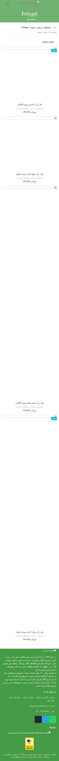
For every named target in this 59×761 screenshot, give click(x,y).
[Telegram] (45, 719)
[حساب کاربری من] (3, 4)
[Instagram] (38, 719)
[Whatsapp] (52, 719)
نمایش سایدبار (48, 42)
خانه (55, 27)
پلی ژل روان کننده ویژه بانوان (29, 632)
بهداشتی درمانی (36, 108)
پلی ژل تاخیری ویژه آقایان (29, 104)
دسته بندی (31, 19)
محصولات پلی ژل (22, 108)
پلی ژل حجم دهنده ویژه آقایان (29, 403)
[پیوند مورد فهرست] (29, 706)
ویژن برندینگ (26, 754)
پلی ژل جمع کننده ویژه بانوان (29, 174)
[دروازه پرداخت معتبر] (29, 743)
